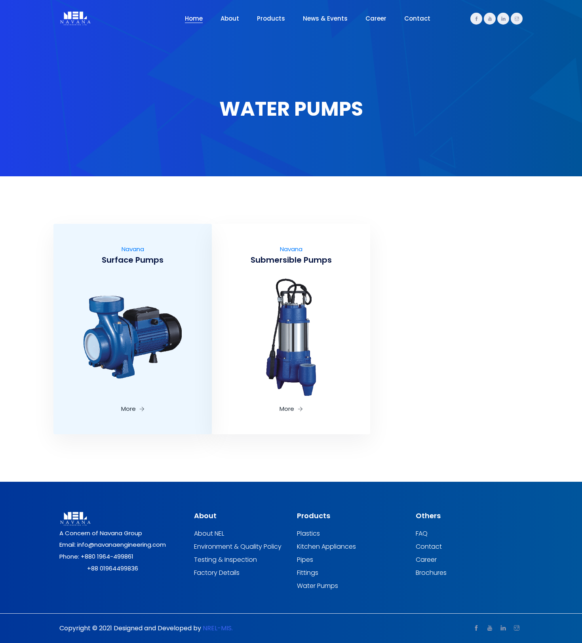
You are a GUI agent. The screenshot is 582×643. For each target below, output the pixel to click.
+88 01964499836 (112, 568)
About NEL (209, 534)
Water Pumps (317, 586)
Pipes (305, 560)
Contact (417, 18)
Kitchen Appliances (326, 547)
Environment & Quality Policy (237, 547)
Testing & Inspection (225, 560)
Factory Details (217, 573)
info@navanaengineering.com (121, 544)
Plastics (308, 534)
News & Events (325, 18)
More (129, 408)
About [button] (230, 18)
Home (194, 18)
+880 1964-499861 (107, 556)
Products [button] (271, 18)
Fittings (307, 573)
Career (375, 18)
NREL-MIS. (218, 628)
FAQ (422, 534)
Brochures (431, 573)
